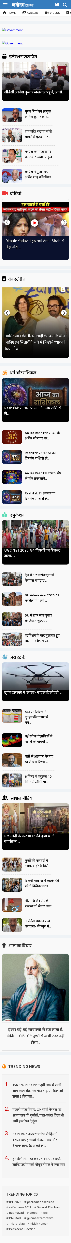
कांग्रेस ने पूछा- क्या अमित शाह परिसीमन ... (39, 174)
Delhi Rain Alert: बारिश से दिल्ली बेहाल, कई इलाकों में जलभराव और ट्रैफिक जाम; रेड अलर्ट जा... (34, 1140)
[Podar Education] (12, 30)
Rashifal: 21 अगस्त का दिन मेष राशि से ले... (40, 496)
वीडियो (15, 193)
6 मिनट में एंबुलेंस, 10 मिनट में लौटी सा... (38, 779)
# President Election (20, 1229)
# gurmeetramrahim (38, 1218)
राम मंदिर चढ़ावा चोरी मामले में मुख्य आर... (38, 134)
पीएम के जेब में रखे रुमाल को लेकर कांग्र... (39, 903)
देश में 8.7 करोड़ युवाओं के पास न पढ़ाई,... (39, 577)
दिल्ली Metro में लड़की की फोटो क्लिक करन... (42, 883)
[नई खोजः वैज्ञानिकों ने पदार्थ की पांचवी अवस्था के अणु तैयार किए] (12, 740)
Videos (55, 13)
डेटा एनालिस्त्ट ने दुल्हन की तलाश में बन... (36, 717)
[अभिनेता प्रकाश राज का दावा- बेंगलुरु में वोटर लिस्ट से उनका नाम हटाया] (12, 925)
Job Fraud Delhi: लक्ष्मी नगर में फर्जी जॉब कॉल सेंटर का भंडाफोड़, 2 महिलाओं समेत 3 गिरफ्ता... (37, 1091)
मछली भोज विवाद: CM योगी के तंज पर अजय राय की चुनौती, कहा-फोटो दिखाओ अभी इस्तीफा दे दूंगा (38, 1115)
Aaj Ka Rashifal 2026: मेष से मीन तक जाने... (43, 476)
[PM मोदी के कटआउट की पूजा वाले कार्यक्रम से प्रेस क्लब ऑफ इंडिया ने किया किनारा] (35, 822)
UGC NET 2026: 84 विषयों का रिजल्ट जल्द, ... (32, 553)
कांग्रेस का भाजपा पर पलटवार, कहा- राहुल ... (39, 154)
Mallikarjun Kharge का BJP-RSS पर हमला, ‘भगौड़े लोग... (33, 244)
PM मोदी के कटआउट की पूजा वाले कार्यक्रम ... (29, 838)
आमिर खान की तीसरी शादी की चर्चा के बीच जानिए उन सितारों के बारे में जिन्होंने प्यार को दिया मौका (35, 342)
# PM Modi (13, 1218)
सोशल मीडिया (22, 798)
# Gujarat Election (47, 1207)
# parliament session (39, 1202)
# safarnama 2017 (18, 1207)
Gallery (32, 13)
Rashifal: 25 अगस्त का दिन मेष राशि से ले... (32, 411)
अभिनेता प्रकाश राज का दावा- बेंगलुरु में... (38, 923)
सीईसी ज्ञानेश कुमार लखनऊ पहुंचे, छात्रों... (34, 92)
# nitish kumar (38, 1223)
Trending (23, 1066)
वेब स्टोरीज (16, 279)
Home (12, 13)
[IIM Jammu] (12, 43)
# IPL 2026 (13, 1202)
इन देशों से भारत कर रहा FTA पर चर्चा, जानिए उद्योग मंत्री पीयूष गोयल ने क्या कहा (38, 1162)
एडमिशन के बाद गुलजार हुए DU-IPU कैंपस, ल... (42, 638)
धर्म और (22, 373)
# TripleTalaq (15, 1223)
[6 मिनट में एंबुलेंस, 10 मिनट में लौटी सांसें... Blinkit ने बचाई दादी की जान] (12, 780)
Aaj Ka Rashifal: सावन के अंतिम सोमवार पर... (42, 435)
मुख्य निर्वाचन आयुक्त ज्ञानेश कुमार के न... (38, 114)
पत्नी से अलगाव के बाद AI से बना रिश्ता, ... (39, 759)
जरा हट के (17, 657)
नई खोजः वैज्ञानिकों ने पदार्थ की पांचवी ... (38, 739)
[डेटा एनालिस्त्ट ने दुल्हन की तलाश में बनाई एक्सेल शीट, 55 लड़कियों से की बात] (12, 716)
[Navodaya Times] (23, 4)
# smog (32, 1213)
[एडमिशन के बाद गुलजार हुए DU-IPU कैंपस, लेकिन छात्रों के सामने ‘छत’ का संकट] (12, 639)
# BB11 (45, 1213)
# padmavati (15, 1213)
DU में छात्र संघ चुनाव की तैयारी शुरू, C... (38, 618)
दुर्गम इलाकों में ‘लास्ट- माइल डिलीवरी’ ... (33, 692)
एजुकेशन (16, 515)
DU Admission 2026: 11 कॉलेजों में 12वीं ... (42, 598)
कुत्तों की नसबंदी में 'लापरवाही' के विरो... (37, 863)
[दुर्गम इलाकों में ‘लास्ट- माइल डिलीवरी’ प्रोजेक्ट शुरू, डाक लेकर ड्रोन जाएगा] (35, 680)
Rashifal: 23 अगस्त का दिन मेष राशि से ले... (40, 455)
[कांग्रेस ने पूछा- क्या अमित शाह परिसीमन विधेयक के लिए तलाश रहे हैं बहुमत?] (12, 176)
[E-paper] (57, 5)
